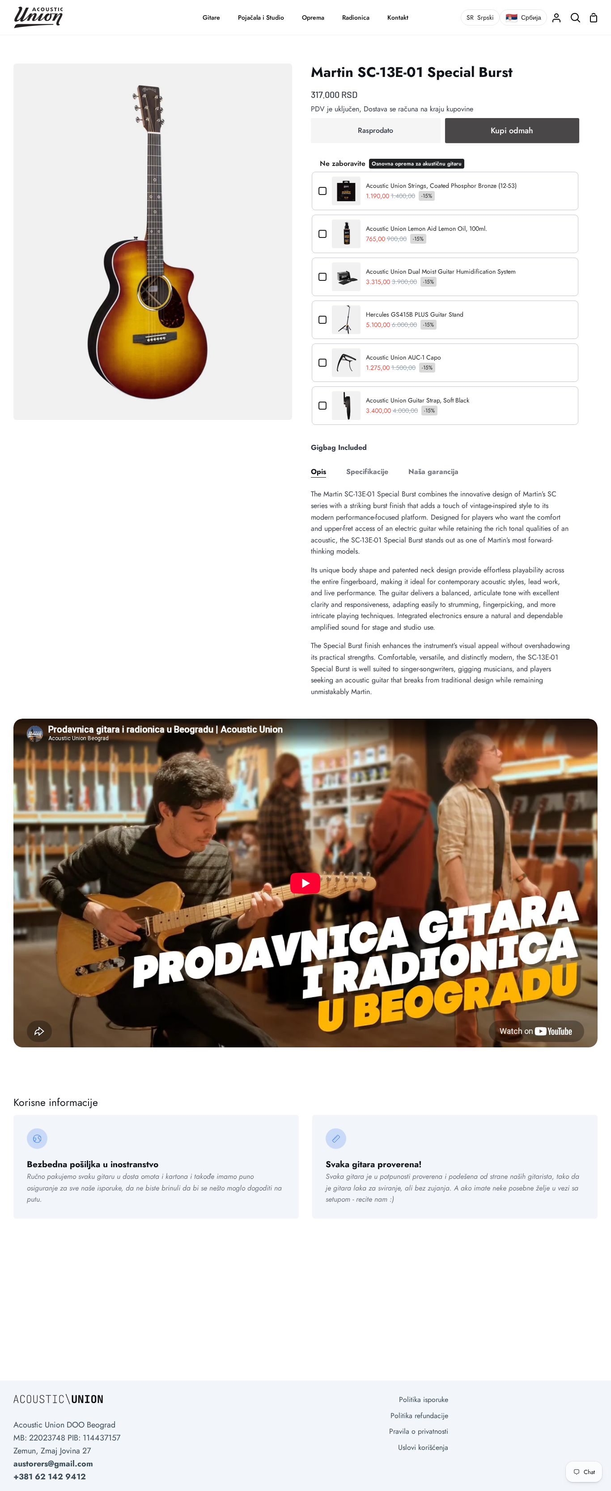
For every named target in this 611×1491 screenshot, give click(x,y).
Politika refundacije (419, 1416)
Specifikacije (367, 471)
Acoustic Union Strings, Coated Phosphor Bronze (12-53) (441, 185)
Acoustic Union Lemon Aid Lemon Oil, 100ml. (426, 228)
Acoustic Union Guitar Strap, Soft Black (417, 400)
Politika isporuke (423, 1399)
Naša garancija (433, 471)
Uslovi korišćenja (423, 1447)
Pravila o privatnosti (418, 1431)
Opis (318, 471)
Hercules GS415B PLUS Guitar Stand (414, 314)
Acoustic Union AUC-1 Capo (403, 357)
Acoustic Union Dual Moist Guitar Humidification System (441, 271)
